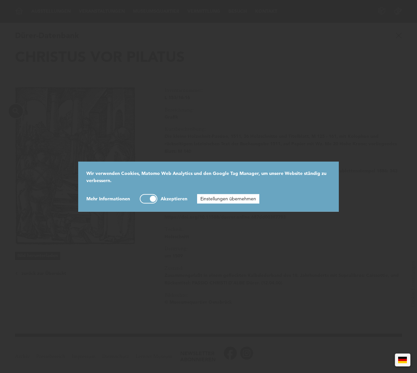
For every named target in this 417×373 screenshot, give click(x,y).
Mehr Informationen (108, 199)
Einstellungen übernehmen (228, 199)
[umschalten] (148, 199)
